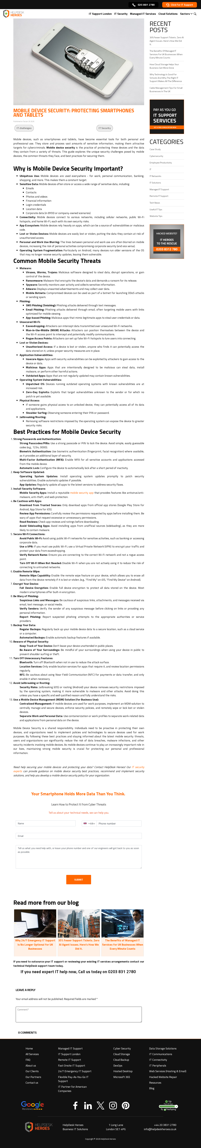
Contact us (32, 1082)
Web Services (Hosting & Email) (167, 1071)
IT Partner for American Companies (72, 1089)
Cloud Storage (121, 1054)
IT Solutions (155, 182)
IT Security (121, 14)
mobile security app (81, 493)
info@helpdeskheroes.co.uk (160, 1129)
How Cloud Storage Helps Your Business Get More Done (164, 66)
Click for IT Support (182, 5)
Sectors (185, 14)
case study (155, 149)
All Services (32, 1054)
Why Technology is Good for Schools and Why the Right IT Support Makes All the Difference (166, 78)
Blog (151, 1088)
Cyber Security (122, 1048)
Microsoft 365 (121, 1077)
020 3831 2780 (146, 5)
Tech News (155, 202)
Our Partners (33, 1077)
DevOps (117, 1065)
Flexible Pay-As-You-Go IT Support (73, 1079)
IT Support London (100, 14)
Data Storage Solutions (163, 1048)
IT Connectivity (158, 1060)
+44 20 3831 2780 (165, 1125)
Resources (155, 1082)
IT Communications (160, 1054)
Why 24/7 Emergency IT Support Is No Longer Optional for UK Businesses (35, 944)
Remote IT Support (159, 196)
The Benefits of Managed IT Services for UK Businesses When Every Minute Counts (122, 944)
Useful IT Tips (156, 209)
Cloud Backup (121, 1060)
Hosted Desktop (123, 1071)
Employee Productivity (161, 162)
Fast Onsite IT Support (71, 1065)
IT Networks (155, 176)
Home (29, 1048)
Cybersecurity (156, 156)
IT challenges (24, 128)
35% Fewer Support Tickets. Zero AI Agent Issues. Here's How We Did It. (78, 944)
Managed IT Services (143, 14)
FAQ (28, 1060)
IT (150, 169)
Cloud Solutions (168, 14)
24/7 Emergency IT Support (74, 1071)
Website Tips (156, 216)
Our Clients (32, 1071)
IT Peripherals (157, 1065)
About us (31, 1065)
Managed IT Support (159, 189)
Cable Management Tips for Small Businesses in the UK (166, 89)
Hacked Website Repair (163, 1077)
